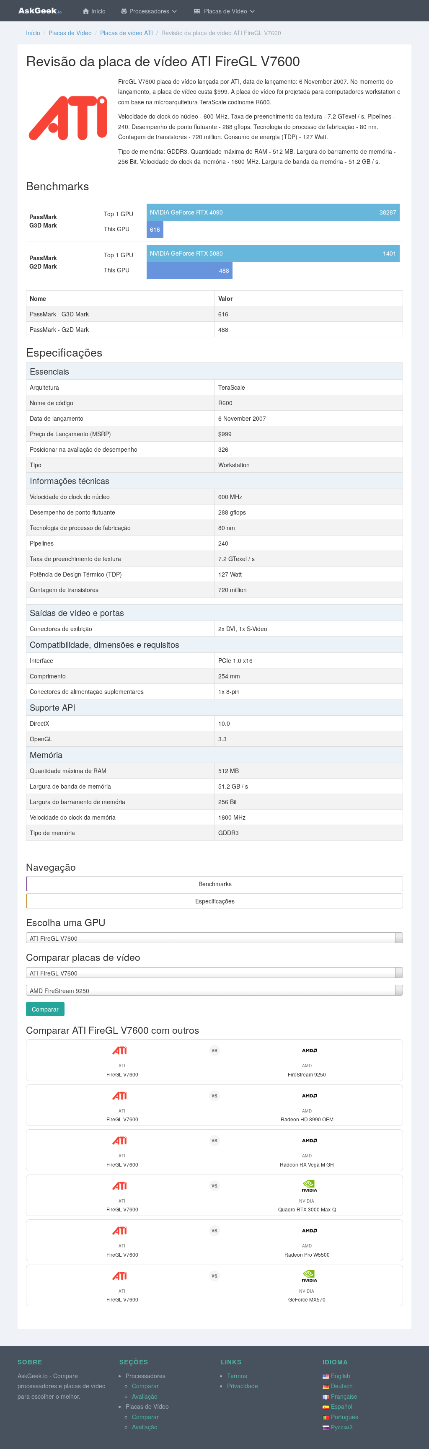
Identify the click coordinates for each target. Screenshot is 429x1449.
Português (344, 1417)
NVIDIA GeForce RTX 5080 (186, 253)
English (340, 1375)
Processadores (149, 11)
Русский (342, 1427)
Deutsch (342, 1386)
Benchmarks (215, 884)
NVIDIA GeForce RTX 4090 (186, 212)
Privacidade (242, 1386)
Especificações (215, 901)
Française (344, 1396)
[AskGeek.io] (40, 10)
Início (98, 11)
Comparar (45, 1009)
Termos (237, 1375)
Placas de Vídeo (225, 11)
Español (341, 1406)
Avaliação (145, 1396)
